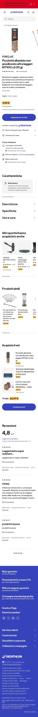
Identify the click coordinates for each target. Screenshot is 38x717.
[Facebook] (3, 618)
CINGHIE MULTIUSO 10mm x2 (9, 260)
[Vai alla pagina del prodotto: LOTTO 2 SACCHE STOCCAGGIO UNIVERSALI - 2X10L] (8, 387)
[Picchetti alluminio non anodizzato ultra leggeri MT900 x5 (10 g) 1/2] (14, 40)
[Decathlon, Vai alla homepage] (16, 12)
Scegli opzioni (19, 407)
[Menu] (4, 12)
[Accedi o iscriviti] (28, 12)
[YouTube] (13, 618)
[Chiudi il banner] (34, 4)
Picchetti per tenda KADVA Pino (23, 312)
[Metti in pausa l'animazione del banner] (31, 4)
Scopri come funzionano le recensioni (15, 441)
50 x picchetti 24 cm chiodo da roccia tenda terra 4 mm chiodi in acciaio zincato (9, 315)
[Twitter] (8, 618)
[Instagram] (17, 618)
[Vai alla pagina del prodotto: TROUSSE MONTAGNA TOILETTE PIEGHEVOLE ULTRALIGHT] (8, 374)
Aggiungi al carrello (19, 117)
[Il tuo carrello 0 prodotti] (33, 12)
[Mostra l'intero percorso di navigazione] (3, 25)
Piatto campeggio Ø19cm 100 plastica (22, 261)
